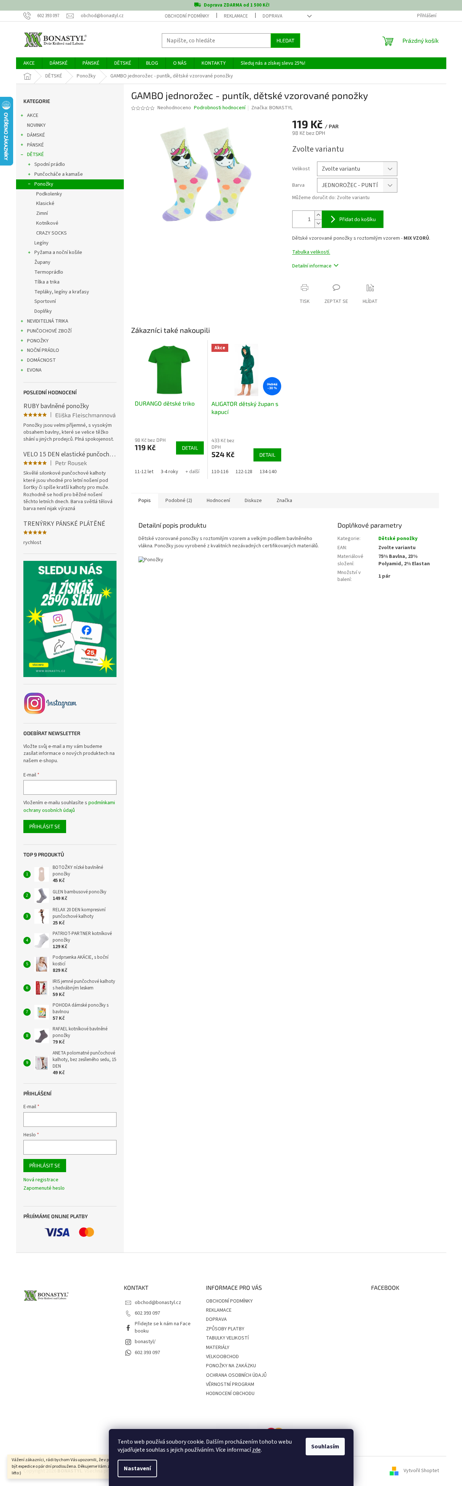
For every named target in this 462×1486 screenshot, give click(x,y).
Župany (42, 262)
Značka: (272, 107)
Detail (190, 448)
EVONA (34, 370)
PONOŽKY (38, 341)
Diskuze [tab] (253, 500)
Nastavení (137, 1468)
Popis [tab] (144, 500)
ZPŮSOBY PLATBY (225, 1329)
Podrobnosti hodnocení (219, 107)
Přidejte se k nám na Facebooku (163, 1327)
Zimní (42, 213)
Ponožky (43, 184)
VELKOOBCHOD (222, 1356)
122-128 (244, 471)
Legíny (41, 243)
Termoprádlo (48, 272)
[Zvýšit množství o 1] (318, 215)
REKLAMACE (236, 16)
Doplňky (43, 311)
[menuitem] (29, 63)
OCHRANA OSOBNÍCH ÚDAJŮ (236, 1375)
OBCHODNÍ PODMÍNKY (187, 16)
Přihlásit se (44, 826)
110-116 (219, 471)
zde (256, 1450)
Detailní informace (312, 266)
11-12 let (144, 471)
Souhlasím (325, 1447)
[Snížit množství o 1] (318, 223)
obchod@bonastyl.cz (158, 1302)
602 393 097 (147, 1313)
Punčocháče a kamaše (58, 174)
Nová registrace (40, 1180)
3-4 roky (169, 471)
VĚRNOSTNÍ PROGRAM (230, 1384)
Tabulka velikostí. (311, 252)
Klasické (45, 203)
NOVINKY (36, 125)
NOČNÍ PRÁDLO (43, 350)
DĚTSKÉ (35, 154)
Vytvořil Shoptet (421, 1471)
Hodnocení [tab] (218, 500)
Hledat (285, 40)
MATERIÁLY (217, 1347)
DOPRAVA (272, 16)
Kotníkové (47, 223)
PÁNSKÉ (35, 145)
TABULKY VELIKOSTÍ (227, 1338)
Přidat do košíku (357, 219)
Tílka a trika (47, 282)
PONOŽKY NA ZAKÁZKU (231, 1365)
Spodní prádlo (49, 164)
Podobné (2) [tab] (178, 500)
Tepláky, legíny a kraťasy (61, 292)
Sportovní (45, 301)
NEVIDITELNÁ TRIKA (47, 321)
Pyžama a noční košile (58, 252)
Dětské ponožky (397, 538)
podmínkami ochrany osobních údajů (69, 806)
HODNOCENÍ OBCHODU (230, 1393)
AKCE (32, 115)
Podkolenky (49, 194)
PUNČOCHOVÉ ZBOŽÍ (49, 331)
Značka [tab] (284, 500)
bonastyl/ (145, 1341)
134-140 (268, 471)
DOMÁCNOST (41, 360)
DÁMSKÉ (36, 135)
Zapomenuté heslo (44, 1188)
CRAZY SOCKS (51, 233)
